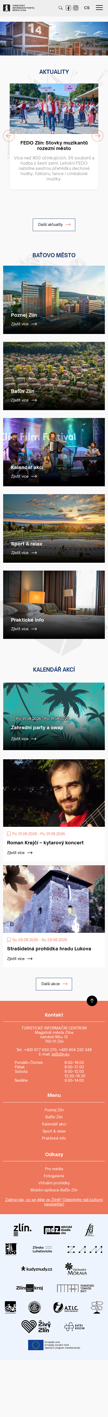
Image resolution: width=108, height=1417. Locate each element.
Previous (5, 35)
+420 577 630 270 (40, 1049)
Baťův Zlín (54, 1117)
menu (99, 7)
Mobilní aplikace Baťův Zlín (54, 1190)
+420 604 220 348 (75, 1049)
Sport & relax (54, 1131)
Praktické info (54, 1138)
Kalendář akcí (54, 1124)
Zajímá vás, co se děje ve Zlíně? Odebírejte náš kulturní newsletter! (54, 1201)
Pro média (54, 1169)
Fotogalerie (54, 1176)
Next (98, 35)
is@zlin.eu (60, 1054)
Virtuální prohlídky (54, 1183)
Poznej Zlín (54, 1110)
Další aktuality (51, 224)
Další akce (51, 983)
